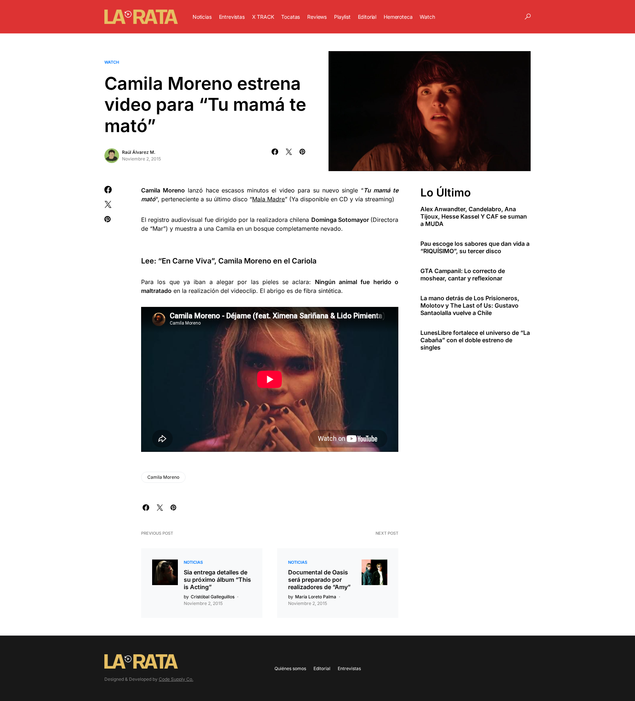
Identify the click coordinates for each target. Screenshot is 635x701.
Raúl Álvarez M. (138, 152)
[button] (528, 17)
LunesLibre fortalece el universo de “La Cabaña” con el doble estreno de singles (475, 340)
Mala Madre (268, 199)
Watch (111, 62)
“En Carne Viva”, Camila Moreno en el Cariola (237, 260)
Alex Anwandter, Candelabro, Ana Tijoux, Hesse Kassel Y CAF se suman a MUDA (473, 216)
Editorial (321, 668)
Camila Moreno (163, 477)
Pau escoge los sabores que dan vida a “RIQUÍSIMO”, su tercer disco (475, 247)
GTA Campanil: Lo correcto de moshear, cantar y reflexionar (462, 274)
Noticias (193, 562)
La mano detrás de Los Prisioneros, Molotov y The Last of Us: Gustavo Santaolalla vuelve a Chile (469, 305)
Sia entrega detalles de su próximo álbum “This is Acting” (217, 580)
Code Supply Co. (176, 679)
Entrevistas (349, 668)
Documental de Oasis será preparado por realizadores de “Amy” (319, 580)
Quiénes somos (290, 668)
